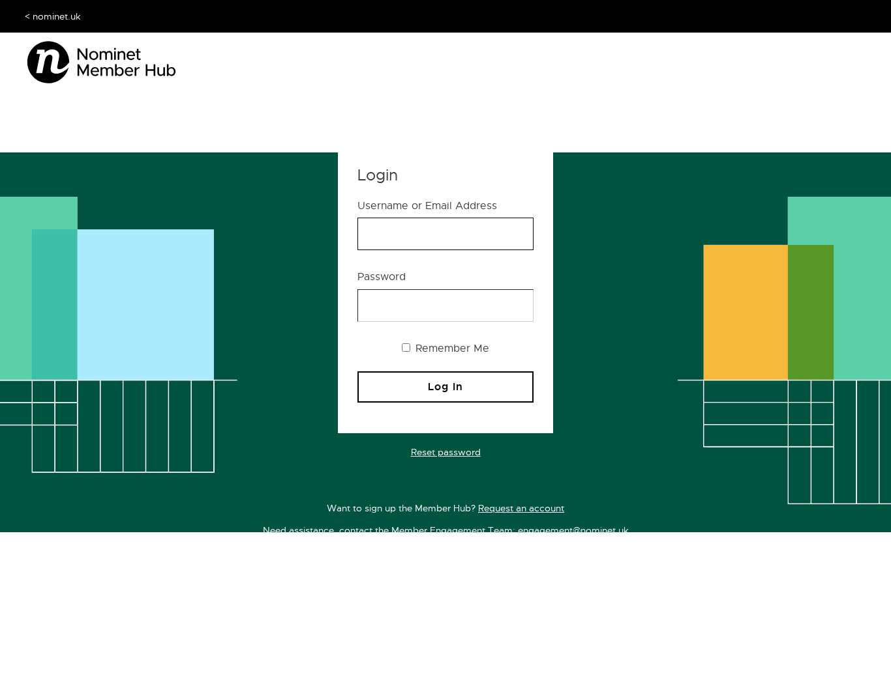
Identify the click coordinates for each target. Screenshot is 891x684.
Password (381, 276)
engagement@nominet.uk (573, 530)
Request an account (521, 508)
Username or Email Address (427, 205)
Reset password (446, 452)
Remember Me (450, 348)
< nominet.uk (53, 16)
